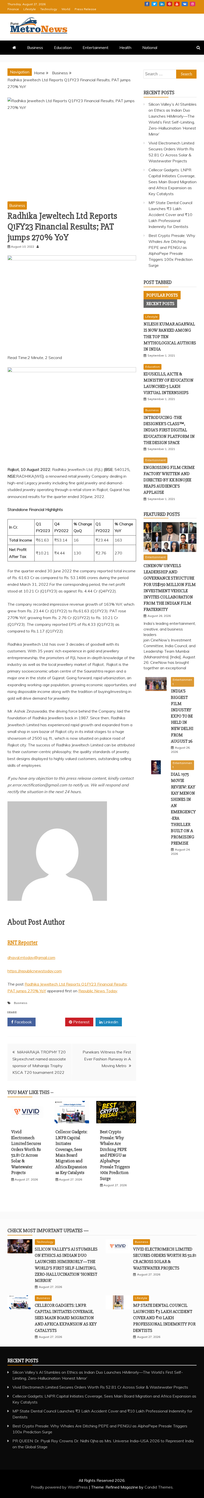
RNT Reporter (22, 942)
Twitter (154, 4)
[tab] (162, 295)
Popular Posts (162, 295)
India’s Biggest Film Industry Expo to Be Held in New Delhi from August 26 (182, 716)
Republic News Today (97, 990)
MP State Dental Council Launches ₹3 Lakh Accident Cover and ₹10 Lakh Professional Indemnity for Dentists (170, 214)
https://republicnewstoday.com (34, 970)
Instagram (192, 4)
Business (35, 47)
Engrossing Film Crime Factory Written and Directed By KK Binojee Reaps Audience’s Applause (169, 480)
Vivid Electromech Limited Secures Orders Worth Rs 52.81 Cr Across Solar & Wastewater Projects (26, 1152)
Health (125, 47)
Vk (185, 4)
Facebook (147, 4)
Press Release (85, 9)
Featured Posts (162, 514)
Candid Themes (159, 1487)
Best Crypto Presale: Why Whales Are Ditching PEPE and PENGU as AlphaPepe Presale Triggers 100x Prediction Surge (115, 1155)
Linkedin (162, 4)
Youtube (177, 4)
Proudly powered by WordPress (60, 1487)
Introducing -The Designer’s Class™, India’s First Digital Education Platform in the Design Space (169, 430)
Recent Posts (160, 303)
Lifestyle (29, 9)
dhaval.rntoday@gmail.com (31, 957)
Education (63, 47)
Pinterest (169, 4)
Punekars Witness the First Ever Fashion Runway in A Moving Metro (107, 1058)
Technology (48, 9)
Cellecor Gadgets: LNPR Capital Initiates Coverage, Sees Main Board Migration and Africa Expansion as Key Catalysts (71, 1152)
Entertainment (95, 47)
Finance (13, 9)
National (149, 47)
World (65, 9)
